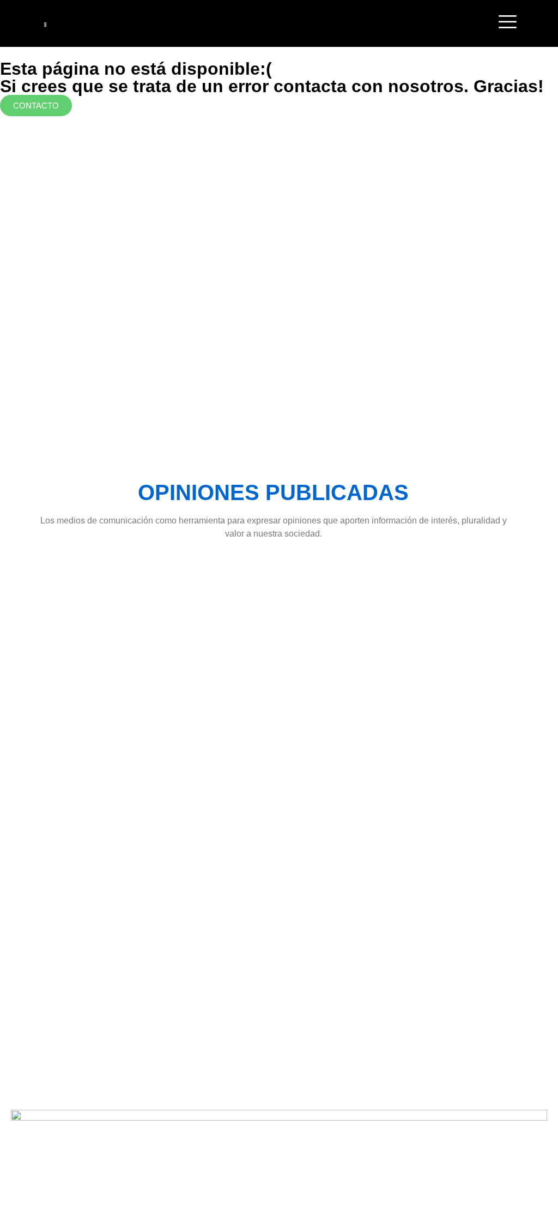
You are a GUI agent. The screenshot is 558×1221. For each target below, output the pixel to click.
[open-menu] (507, 23)
